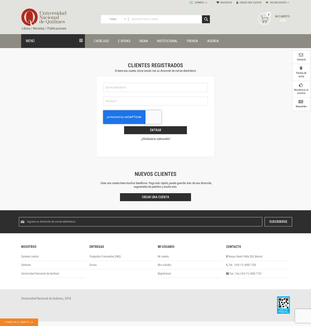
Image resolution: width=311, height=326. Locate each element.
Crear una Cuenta (250, 2)
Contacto (26, 265)
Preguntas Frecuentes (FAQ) (105, 256)
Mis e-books (164, 265)
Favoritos (226, 2)
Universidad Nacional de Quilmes (40, 273)
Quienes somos (30, 256)
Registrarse (164, 273)
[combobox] (155, 19)
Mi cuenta (163, 256)
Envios (93, 265)
